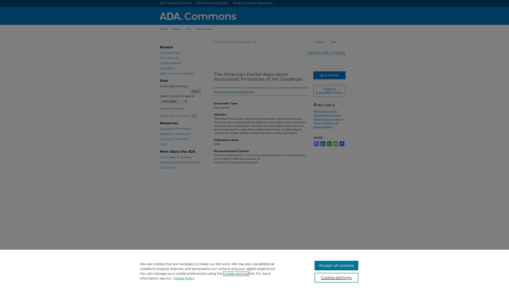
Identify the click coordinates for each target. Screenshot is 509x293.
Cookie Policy (183, 278)
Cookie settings (236, 274)
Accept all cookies (336, 265)
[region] (254, 271)
